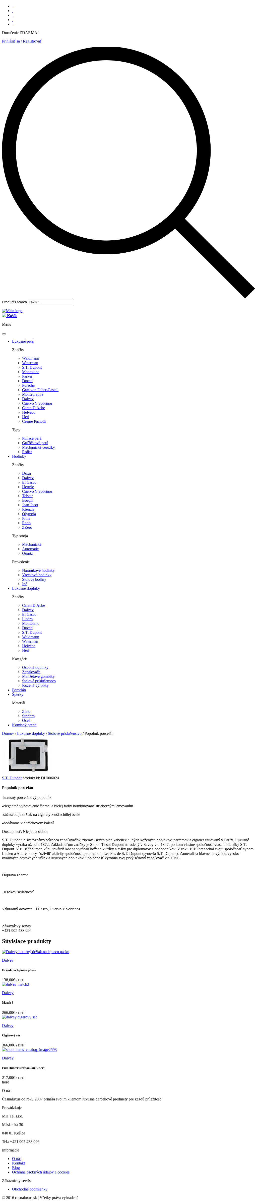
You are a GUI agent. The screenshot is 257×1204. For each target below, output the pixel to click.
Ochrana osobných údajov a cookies (41, 1172)
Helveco (28, 412)
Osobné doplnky (35, 667)
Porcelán (19, 690)
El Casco (29, 482)
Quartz (27, 553)
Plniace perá (31, 438)
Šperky (17, 694)
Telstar (27, 496)
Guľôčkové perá (35, 443)
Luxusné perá (23, 341)
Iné (24, 584)
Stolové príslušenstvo (39, 681)
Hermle (28, 487)
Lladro (27, 619)
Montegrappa (32, 394)
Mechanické (31, 544)
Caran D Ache (33, 408)
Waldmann (30, 358)
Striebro (28, 716)
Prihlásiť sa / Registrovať (22, 41)
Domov (8, 733)
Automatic (30, 549)
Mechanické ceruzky (38, 447)
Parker (27, 376)
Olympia (29, 514)
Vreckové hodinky (36, 575)
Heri (25, 417)
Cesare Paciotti (34, 421)
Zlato (26, 711)
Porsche (28, 385)
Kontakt (18, 1163)
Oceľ (26, 720)
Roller (27, 452)
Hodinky (19, 456)
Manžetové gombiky (38, 676)
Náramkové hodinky (38, 570)
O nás (16, 1158)
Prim (26, 518)
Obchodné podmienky (29, 1189)
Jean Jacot (30, 505)
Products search (14, 302)
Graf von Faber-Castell (40, 390)
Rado (26, 523)
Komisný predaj (24, 725)
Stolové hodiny (34, 579)
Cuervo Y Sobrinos (37, 403)
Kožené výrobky (35, 685)
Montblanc (30, 372)
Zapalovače (31, 672)
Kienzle (28, 509)
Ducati (27, 381)
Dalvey (28, 399)
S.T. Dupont (32, 367)
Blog (16, 1167)
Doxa (26, 473)
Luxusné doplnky (26, 588)
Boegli (27, 500)
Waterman (30, 363)
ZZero (27, 527)
